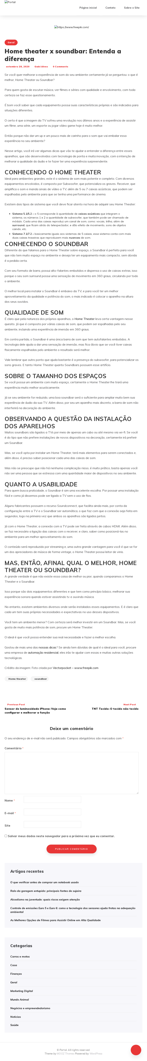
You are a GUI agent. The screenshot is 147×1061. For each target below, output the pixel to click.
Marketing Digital (21, 991)
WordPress (96, 1053)
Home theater (17, 678)
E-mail (10, 813)
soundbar (40, 678)
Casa (13, 965)
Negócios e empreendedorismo (30, 1008)
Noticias (15, 1017)
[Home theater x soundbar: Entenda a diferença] (71, 27)
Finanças (16, 973)
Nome (10, 800)
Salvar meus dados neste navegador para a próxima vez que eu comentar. (61, 836)
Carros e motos (20, 956)
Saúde (14, 1025)
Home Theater (84, 319)
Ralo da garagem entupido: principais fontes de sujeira (45, 891)
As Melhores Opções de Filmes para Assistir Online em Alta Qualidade (55, 920)
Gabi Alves (41, 66)
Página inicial (88, 7)
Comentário (14, 748)
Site (7, 825)
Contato (110, 7)
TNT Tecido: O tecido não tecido (115, 706)
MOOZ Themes (65, 1053)
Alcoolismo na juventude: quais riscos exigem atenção (45, 899)
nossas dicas (47, 647)
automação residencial (43, 652)
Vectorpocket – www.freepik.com (75, 668)
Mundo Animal (19, 999)
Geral (11, 42)
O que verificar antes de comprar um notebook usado (44, 882)
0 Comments (60, 66)
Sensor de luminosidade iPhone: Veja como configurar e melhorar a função (35, 708)
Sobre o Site (132, 7)
